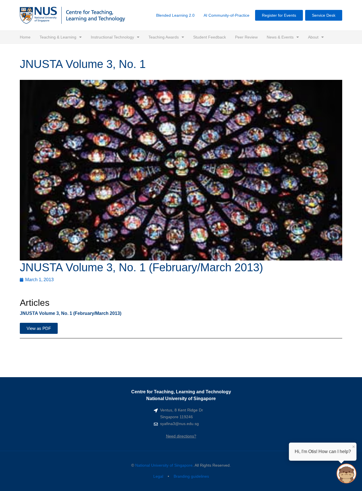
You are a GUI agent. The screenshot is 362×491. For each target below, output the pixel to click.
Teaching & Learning (58, 37)
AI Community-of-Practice (226, 15)
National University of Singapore (164, 465)
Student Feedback (209, 37)
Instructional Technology (112, 37)
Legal (158, 476)
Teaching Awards (163, 37)
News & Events (280, 37)
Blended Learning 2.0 (175, 15)
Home (25, 37)
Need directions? (181, 436)
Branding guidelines (191, 476)
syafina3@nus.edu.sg (179, 423)
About (313, 37)
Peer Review (246, 37)
